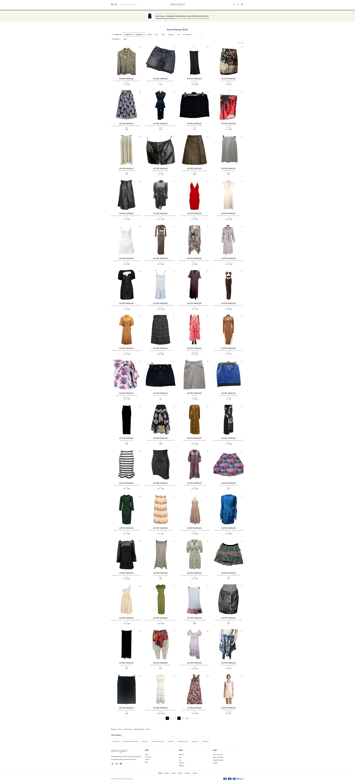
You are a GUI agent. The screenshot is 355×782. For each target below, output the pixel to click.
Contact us (148, 757)
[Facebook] (112, 763)
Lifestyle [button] (181, 763)
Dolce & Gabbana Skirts (157, 741)
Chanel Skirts (115, 741)
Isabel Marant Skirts (182, 741)
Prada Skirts (205, 741)
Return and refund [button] (218, 757)
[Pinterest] (120, 763)
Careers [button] (147, 759)
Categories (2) (128, 34)
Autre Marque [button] (115, 39)
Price (178, 34)
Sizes (156, 34)
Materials (171, 34)
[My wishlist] (234, 4)
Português (187, 773)
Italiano (180, 773)
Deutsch (173, 773)
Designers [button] (182, 765)
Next (187, 718)
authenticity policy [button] (218, 760)
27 (183, 718)
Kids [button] (180, 760)
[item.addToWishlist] (139, 46)
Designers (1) (139, 34)
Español (195, 773)
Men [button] (180, 757)
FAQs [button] (146, 754)
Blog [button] (146, 762)
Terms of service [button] (217, 754)
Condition (149, 34)
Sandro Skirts (195, 741)
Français (167, 773)
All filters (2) (117, 34)
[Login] (238, 4)
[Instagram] (116, 763)
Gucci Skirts (171, 741)
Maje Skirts (145, 741)
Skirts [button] (125, 39)
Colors (163, 34)
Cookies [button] (215, 763)
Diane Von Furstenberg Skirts (130, 741)
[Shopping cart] (242, 4)
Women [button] (181, 754)
